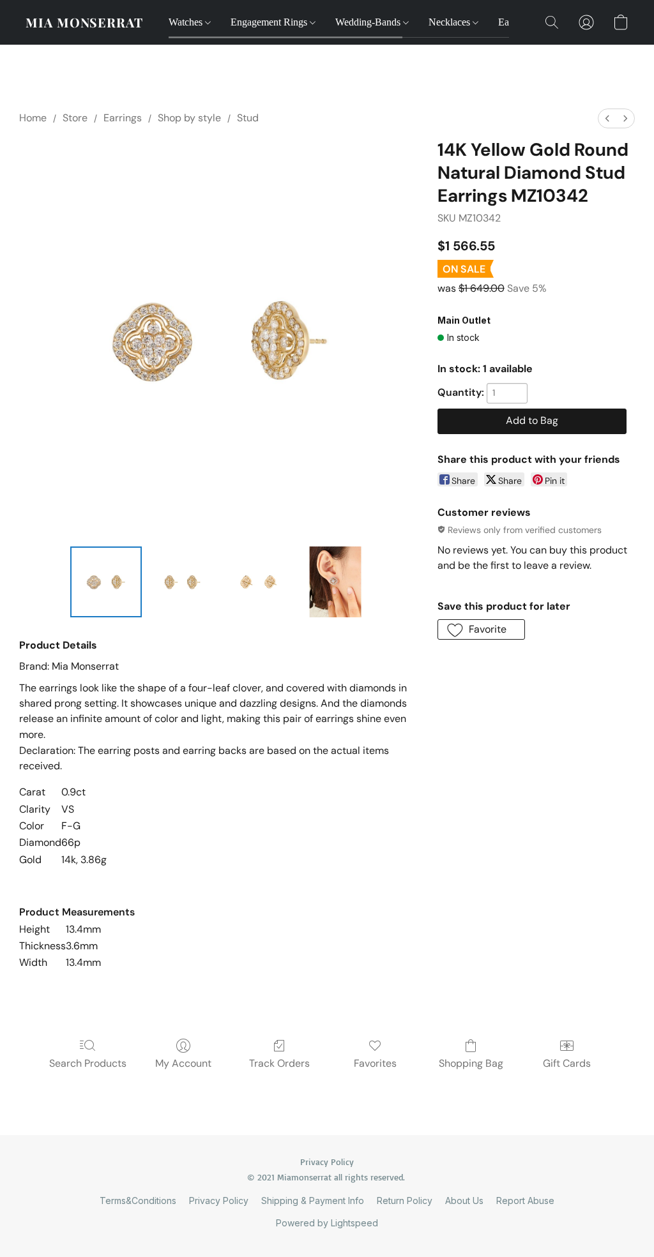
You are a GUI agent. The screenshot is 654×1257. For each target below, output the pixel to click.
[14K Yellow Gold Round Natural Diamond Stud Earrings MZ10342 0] (106, 582)
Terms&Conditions (138, 1200)
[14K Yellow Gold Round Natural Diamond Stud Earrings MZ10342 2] (258, 582)
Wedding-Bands (369, 22)
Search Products (87, 1063)
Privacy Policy (218, 1200)
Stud (248, 117)
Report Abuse (525, 1200)
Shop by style (189, 117)
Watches (187, 22)
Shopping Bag (471, 1063)
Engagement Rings (270, 22)
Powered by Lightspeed (327, 1222)
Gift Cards (567, 1063)
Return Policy (404, 1200)
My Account (183, 1063)
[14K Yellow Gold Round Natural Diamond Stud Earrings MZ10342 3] (335, 582)
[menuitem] (607, 118)
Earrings (122, 117)
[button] (84, 22)
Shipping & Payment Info (312, 1200)
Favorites (375, 1063)
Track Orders (279, 1063)
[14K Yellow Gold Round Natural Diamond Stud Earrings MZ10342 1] (182, 582)
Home (33, 117)
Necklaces (451, 22)
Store (75, 117)
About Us (464, 1200)
